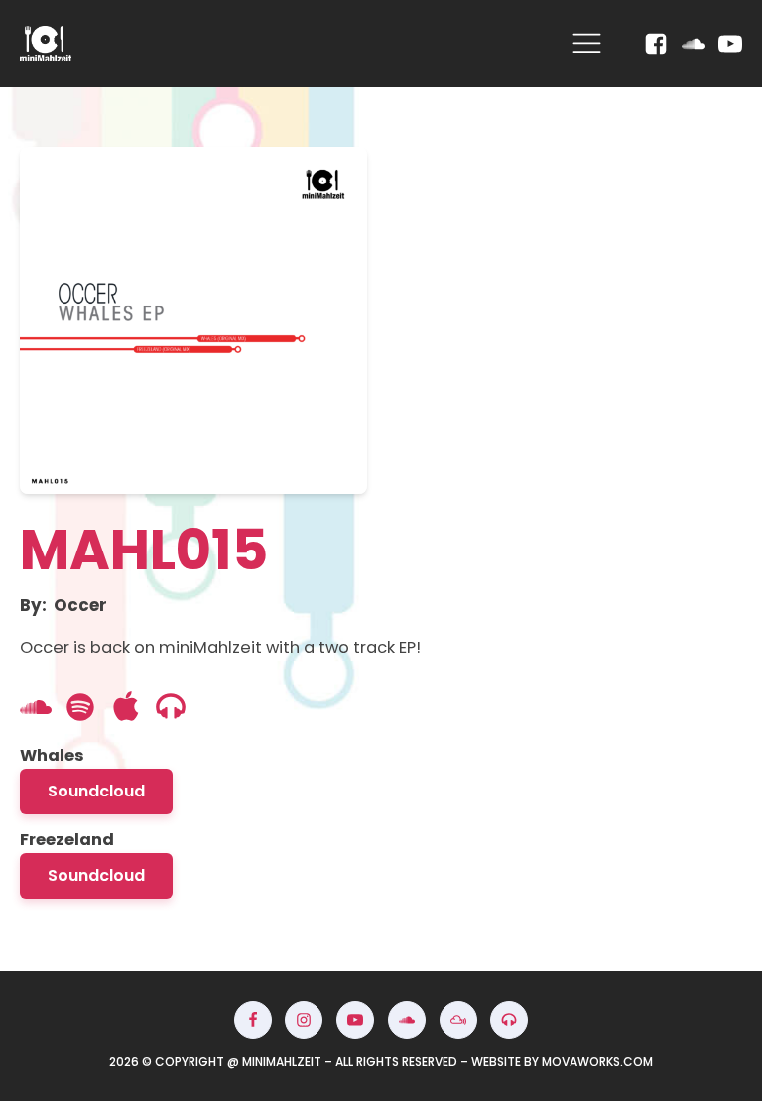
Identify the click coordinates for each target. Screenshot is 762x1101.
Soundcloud (96, 791)
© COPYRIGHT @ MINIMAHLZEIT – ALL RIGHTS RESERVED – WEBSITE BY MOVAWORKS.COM (381, 1061)
